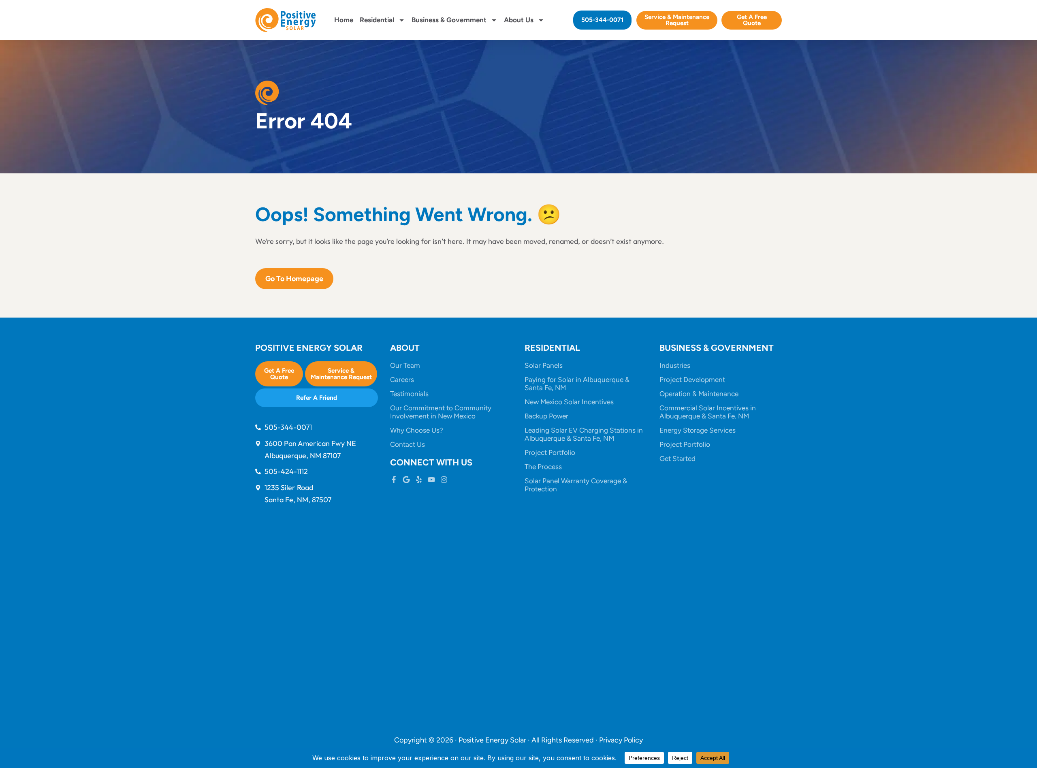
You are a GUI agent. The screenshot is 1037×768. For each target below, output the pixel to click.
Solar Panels (544, 365)
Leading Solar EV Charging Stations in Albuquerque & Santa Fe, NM (584, 434)
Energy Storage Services (697, 430)
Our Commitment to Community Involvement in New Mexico (440, 412)
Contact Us (407, 444)
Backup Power (546, 416)
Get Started (677, 458)
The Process (543, 467)
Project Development (692, 379)
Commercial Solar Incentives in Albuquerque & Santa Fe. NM (707, 412)
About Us (518, 20)
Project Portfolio (550, 452)
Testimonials (409, 394)
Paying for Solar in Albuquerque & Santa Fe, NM (577, 383)
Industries (674, 365)
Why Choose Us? (416, 430)
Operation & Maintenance (698, 394)
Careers (402, 379)
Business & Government (449, 20)
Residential (377, 20)
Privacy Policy (621, 740)
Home (343, 20)
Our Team (405, 365)
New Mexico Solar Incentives (569, 402)
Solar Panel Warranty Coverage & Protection (576, 485)
